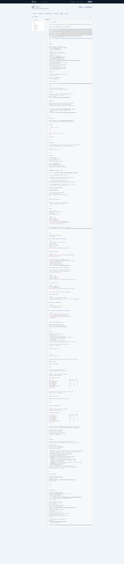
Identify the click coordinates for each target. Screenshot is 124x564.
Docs (82, 1)
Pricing (77, 1)
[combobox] (50, 2)
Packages (72, 1)
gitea (33, 7)
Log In (90, 1)
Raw (91, 16)
